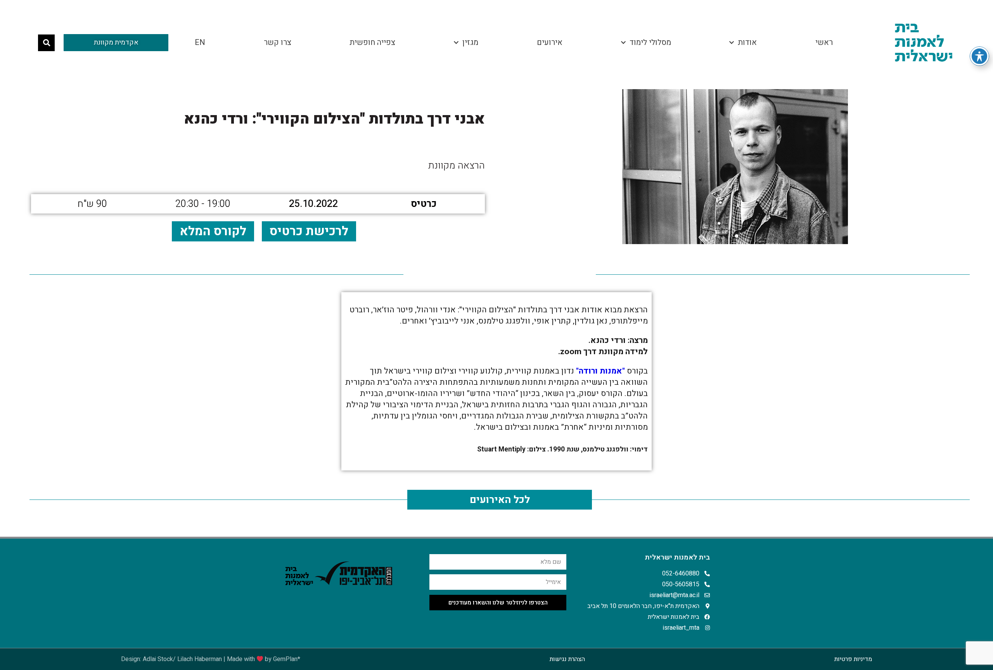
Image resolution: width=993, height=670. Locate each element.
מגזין (470, 42)
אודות (747, 42)
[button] (46, 42)
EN (200, 42)
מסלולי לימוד (650, 42)
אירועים (549, 42)
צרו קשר (277, 42)
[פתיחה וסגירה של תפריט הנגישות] (979, 56)
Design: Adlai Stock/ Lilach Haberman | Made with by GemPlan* (210, 659)
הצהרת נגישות (567, 659)
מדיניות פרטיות (853, 659)
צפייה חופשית (372, 42)
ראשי (824, 42)
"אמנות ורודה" (600, 371)
